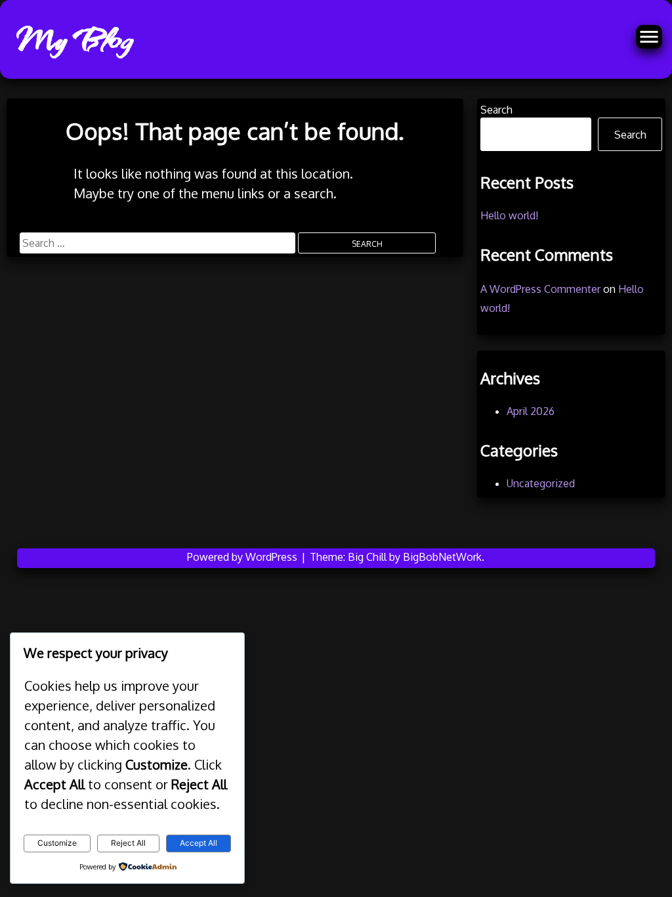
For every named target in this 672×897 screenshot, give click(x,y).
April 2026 (531, 411)
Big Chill (367, 556)
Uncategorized (541, 483)
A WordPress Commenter (540, 288)
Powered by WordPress (243, 556)
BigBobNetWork (442, 556)
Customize (57, 843)
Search (496, 109)
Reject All (128, 843)
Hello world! (509, 215)
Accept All (198, 843)
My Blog (73, 39)
